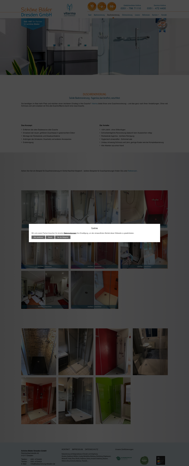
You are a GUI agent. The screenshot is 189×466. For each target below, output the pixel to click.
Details (50, 237)
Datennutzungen (70, 233)
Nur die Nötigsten (62, 237)
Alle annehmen (38, 237)
